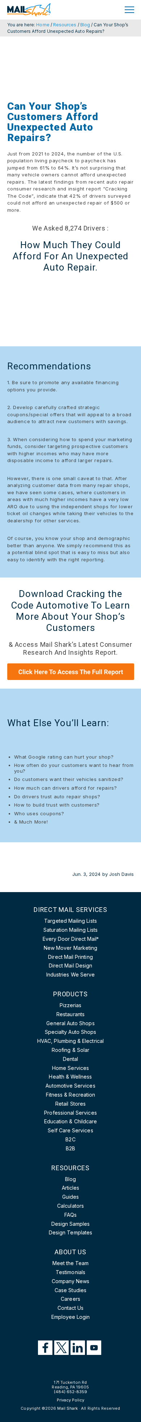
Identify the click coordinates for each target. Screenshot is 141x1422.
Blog (85, 24)
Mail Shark (67, 1408)
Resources (65, 24)
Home (42, 24)
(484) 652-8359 (70, 1391)
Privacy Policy (71, 1400)
